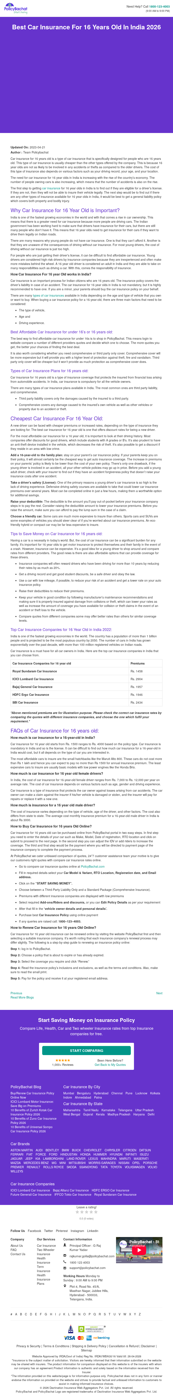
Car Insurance (46, 1245)
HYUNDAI (116, 1154)
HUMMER (100, 1154)
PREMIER (17, 1167)
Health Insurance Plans (43, 1279)
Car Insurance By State (83, 1103)
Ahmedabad (83, 1097)
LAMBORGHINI (53, 1158)
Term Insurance (43, 1268)
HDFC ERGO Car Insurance (110, 1190)
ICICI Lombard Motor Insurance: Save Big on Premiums (32, 1103)
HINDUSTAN (68, 1154)
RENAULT (33, 1167)
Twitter (48, 1231)
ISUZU (144, 1154)
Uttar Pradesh (144, 1110)
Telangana (125, 1110)
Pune (129, 1093)
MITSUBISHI (77, 1163)
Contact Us (18, 1254)
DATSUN (145, 1150)
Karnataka (108, 1110)
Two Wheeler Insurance (45, 1252)
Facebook (34, 1231)
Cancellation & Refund (124, 1346)
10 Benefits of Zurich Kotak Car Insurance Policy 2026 (31, 1112)
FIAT (29, 1154)
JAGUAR (16, 1158)
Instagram (77, 1231)
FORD (53, 1154)
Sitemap (86, 1350)
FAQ (13, 1250)
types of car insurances (49, 295)
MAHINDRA (108, 1158)
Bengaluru (84, 1093)
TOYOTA (116, 1167)
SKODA (71, 1167)
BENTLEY (52, 1150)
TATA (104, 1167)
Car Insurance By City (81, 1086)
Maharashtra (71, 1110)
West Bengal (71, 1114)
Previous (16, 993)
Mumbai (68, 1093)
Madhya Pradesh (119, 1114)
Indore (67, 1097)
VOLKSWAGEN (135, 1167)
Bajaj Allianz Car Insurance (71, 1190)
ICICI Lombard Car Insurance (30, 1190)
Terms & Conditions (56, 1346)
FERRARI (17, 1154)
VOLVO (152, 1167)
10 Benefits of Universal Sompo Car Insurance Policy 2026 (32, 1129)
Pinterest (62, 1231)
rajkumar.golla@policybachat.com (92, 1256)
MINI (62, 1163)
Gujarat (88, 1114)
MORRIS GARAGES (102, 1163)
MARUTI (125, 1158)
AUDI (39, 1150)
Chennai (117, 1093)
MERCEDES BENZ (36, 1163)
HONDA (85, 1154)
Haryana (139, 1114)
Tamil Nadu (91, 1110)
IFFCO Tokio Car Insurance (72, 1194)
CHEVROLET (93, 1150)
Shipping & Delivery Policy (89, 1346)
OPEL (136, 1163)
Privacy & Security (28, 1346)
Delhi (151, 1114)
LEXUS (93, 1158)
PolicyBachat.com (93, 866)
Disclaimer (148, 1346)
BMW (65, 1150)
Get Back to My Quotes (110, 1064)
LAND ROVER (76, 1158)
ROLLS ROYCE (53, 1167)
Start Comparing (86, 1050)
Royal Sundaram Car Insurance (115, 1194)
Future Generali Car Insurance (31, 1194)
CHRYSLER (112, 1150)
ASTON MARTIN (22, 1150)
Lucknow (141, 1093)
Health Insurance (43, 1260)
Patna (98, 1097)
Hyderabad (101, 1093)
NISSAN (124, 1163)
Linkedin (92, 1231)
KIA (37, 1158)
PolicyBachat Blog (26, 1086)
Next (159, 993)
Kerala (100, 1114)
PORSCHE (150, 1163)
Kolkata (155, 1093)
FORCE (41, 1154)
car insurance (51, 188)
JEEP (28, 1158)
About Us (17, 1245)
